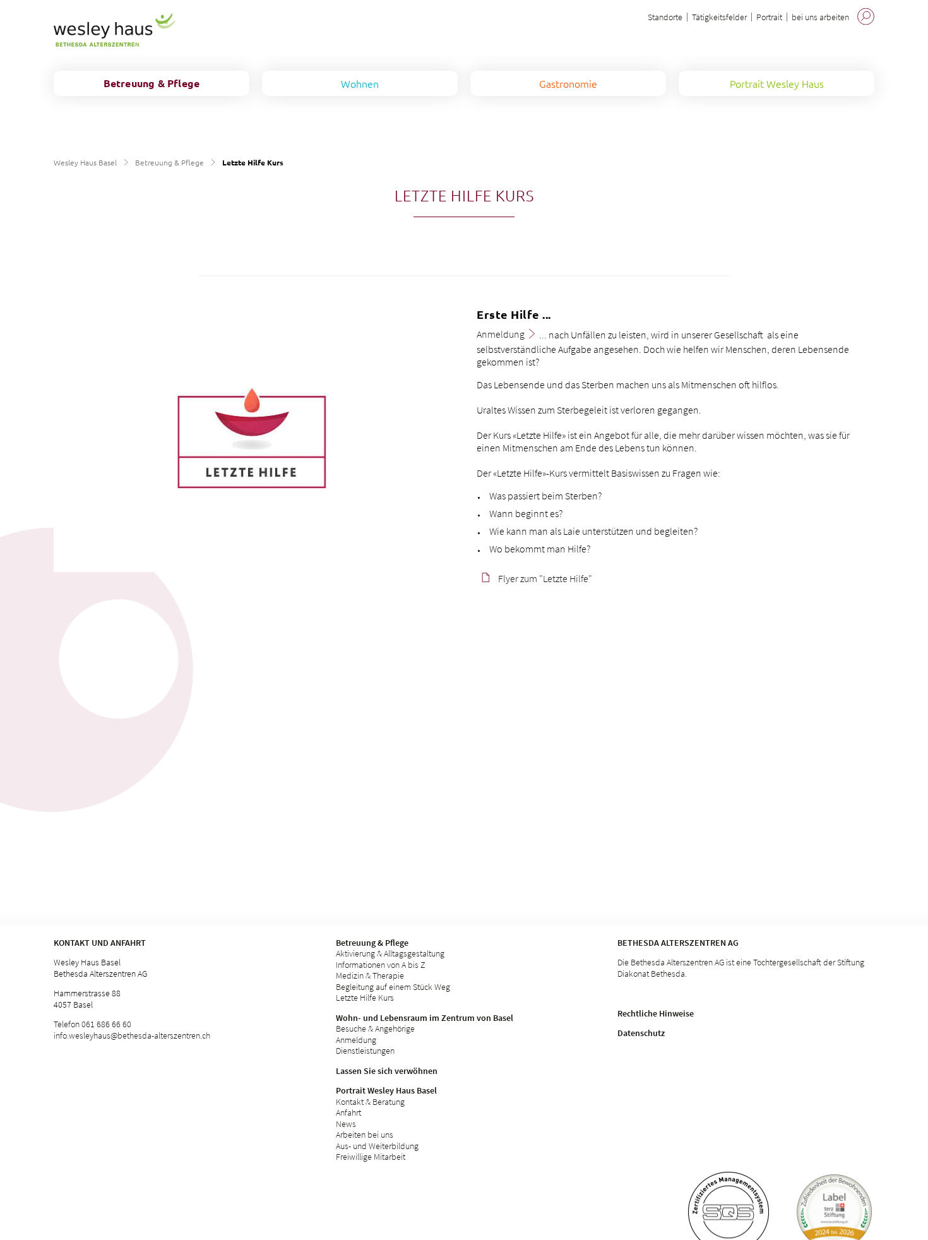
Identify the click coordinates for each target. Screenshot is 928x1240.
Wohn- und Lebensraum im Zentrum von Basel (424, 1017)
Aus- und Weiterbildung (377, 1146)
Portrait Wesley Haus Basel (386, 1090)
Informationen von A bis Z (380, 964)
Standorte (665, 17)
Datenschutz (641, 1033)
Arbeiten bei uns (364, 1134)
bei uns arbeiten (820, 17)
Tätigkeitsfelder (719, 17)
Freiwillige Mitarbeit (370, 1156)
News (346, 1124)
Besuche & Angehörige (375, 1028)
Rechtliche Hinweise (655, 1013)
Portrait (769, 17)
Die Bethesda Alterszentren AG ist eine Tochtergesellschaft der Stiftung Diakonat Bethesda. (740, 968)
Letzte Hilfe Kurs (365, 997)
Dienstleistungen (365, 1050)
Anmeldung (356, 1040)
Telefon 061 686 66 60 (92, 1024)
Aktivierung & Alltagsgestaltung (390, 953)
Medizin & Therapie (370, 975)
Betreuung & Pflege (169, 162)
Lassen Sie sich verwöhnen (386, 1070)
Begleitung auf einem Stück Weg (393, 987)
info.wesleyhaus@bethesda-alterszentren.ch (132, 1035)
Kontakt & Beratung (370, 1101)
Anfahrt (348, 1112)
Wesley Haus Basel (85, 162)
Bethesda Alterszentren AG (678, 942)
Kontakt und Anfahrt (100, 942)
